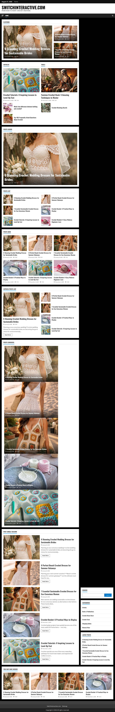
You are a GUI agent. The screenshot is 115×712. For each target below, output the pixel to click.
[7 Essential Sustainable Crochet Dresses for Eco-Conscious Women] (65, 243)
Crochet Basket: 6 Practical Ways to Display (45, 210)
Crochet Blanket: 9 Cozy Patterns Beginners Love (45, 221)
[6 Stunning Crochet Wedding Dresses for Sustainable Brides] (27, 42)
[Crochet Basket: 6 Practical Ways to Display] (15, 268)
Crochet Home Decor (88, 616)
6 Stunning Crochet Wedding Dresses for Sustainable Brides (27, 50)
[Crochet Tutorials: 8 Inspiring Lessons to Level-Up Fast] (21, 80)
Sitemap (64, 706)
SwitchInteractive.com (23, 7)
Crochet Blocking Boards (45, 107)
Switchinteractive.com (54, 706)
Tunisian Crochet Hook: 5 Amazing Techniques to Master (55, 96)
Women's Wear (86, 628)
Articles (84, 608)
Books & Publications (88, 612)
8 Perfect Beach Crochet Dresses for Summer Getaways (65, 35)
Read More (8, 335)
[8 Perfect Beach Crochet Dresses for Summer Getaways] (40, 243)
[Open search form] (112, 15)
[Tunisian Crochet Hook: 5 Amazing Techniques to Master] (59, 80)
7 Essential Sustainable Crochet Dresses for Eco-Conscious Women (64, 52)
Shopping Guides (86, 624)
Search (84, 590)
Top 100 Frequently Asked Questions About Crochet (8, 118)
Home (16, 2)
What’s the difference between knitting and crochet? (8, 107)
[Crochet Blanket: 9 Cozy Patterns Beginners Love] (65, 268)
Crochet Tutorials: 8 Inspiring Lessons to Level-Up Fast (20, 96)
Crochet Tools (86, 620)
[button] (3, 15)
